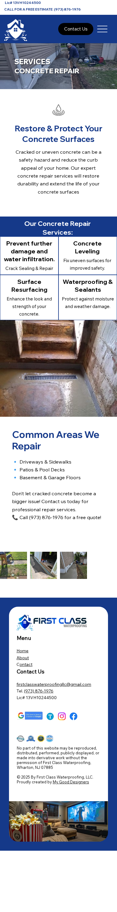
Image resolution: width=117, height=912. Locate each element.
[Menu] (102, 29)
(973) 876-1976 (38, 691)
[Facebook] (73, 716)
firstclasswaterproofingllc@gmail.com (53, 684)
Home (22, 650)
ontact (26, 664)
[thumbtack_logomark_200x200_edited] (50, 716)
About (22, 657)
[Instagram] (62, 716)
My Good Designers (71, 781)
